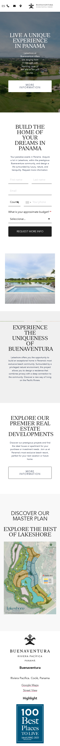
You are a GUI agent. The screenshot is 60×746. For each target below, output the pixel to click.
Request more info (30, 231)
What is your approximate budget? (29, 212)
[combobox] (28, 202)
